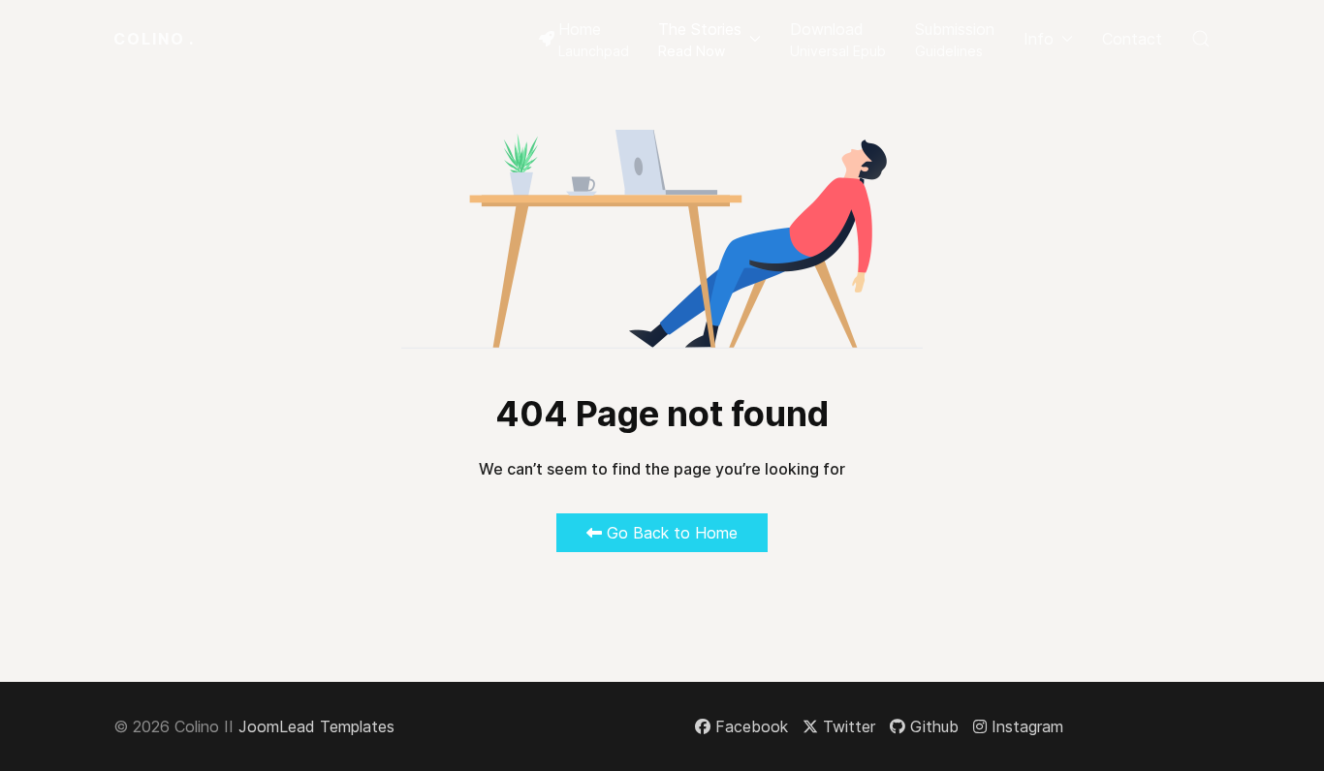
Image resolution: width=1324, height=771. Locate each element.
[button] (709, 38)
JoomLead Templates (316, 726)
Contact (1132, 38)
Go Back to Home (670, 532)
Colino (154, 38)
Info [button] (1039, 38)
